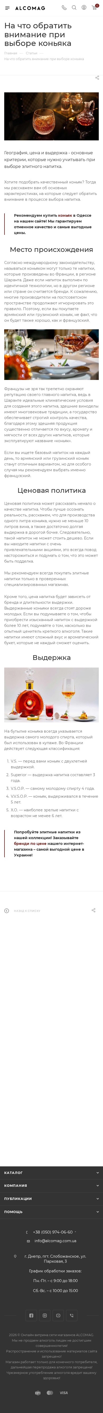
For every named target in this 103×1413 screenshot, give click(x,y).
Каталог (13, 1173)
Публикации (18, 1199)
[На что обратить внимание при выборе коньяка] (51, 116)
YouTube (58, 1315)
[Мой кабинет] (84, 8)
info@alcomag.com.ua (55, 1241)
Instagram (44, 1315)
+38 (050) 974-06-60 (53, 1232)
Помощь (13, 1212)
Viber (71, 1315)
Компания (15, 1186)
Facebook (31, 1315)
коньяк (65, 215)
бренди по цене (30, 843)
